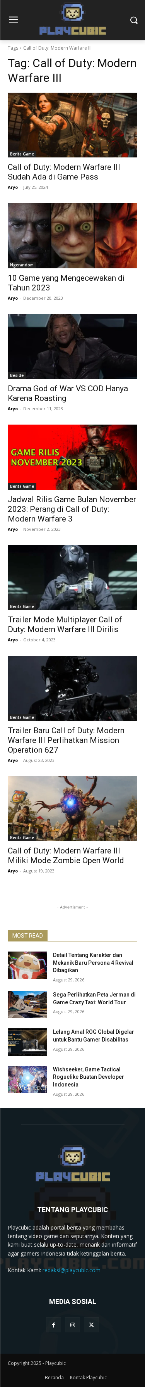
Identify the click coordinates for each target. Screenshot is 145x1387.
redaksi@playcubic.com (72, 1270)
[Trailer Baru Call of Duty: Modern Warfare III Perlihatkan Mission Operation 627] (72, 688)
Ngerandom (22, 265)
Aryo (13, 187)
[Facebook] (53, 1324)
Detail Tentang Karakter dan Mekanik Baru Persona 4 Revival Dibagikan (93, 962)
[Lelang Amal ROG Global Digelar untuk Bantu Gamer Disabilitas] (27, 1041)
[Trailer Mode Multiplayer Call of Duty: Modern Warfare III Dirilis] (72, 577)
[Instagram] (72, 1324)
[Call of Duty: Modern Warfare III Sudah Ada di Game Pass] (72, 125)
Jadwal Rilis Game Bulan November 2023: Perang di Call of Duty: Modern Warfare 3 (72, 509)
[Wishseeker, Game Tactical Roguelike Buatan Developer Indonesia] (27, 1079)
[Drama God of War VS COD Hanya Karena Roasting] (72, 346)
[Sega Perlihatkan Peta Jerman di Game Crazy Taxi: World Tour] (27, 1004)
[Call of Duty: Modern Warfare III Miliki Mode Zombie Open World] (72, 808)
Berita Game (22, 154)
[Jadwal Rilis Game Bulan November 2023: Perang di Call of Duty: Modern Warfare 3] (72, 457)
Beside (17, 375)
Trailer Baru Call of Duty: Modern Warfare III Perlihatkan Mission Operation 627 (66, 740)
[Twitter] (91, 1324)
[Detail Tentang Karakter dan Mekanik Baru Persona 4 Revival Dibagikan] (27, 965)
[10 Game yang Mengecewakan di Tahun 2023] (72, 235)
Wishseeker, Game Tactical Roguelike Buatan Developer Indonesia (88, 1077)
